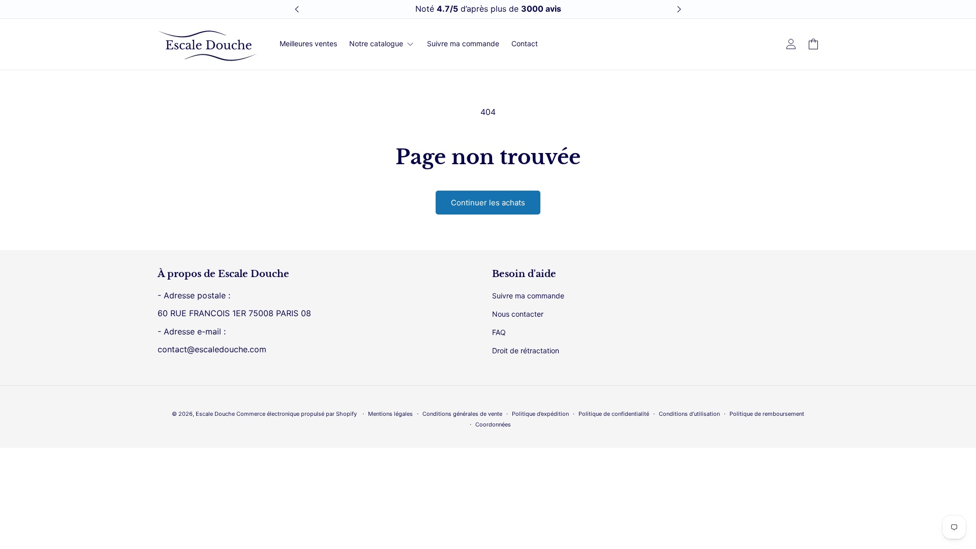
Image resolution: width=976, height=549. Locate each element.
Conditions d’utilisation (689, 413)
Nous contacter (517, 314)
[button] (813, 44)
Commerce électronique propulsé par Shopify (296, 413)
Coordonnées (493, 424)
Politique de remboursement (766, 413)
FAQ (499, 332)
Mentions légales (390, 413)
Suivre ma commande (528, 295)
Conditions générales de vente (462, 413)
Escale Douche (215, 413)
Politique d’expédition (540, 413)
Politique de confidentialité (613, 413)
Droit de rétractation (525, 350)
